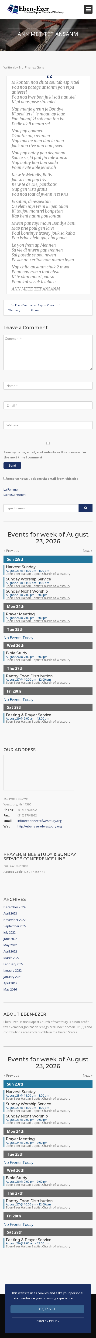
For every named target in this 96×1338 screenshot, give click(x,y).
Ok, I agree (47, 1309)
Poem (35, 310)
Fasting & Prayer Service (28, 715)
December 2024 (14, 907)
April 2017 (10, 983)
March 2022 (11, 958)
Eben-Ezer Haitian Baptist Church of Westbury (38, 574)
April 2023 (10, 913)
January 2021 (12, 977)
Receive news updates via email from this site (42, 478)
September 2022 (15, 926)
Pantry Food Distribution (29, 676)
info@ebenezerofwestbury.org (39, 821)
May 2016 (10, 989)
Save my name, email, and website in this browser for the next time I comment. (44, 454)
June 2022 (10, 939)
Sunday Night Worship (27, 591)
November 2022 (14, 920)
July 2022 (9, 932)
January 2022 (12, 970)
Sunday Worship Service (28, 579)
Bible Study (16, 653)
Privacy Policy (48, 1321)
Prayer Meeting (20, 614)
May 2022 (10, 945)
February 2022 (13, 964)
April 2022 (10, 951)
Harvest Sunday (21, 567)
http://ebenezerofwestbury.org (39, 826)
